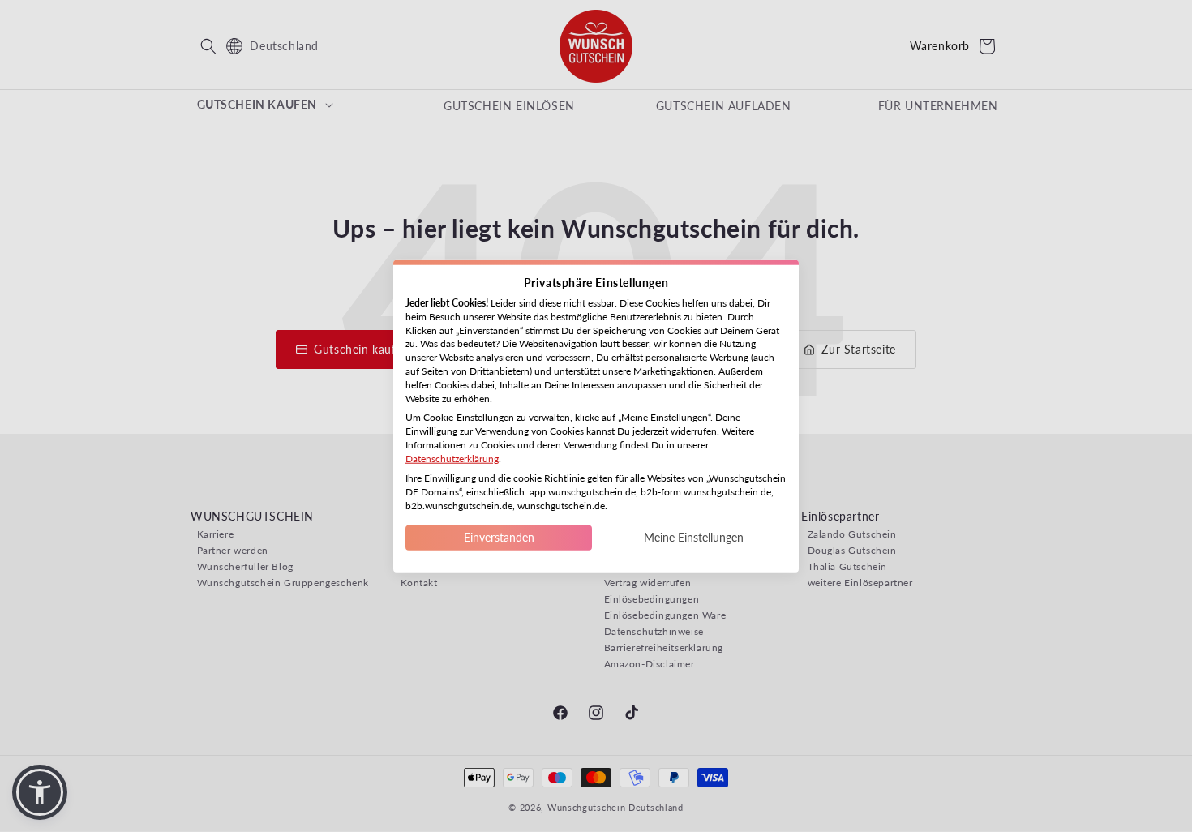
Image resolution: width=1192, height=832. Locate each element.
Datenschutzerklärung (452, 458)
